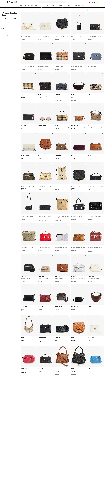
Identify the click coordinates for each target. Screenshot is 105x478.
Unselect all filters (5, 35)
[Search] (40, 2)
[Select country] (89, 2)
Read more (4, 21)
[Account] (92, 2)
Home (2, 10)
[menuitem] (21, 5)
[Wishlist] (95, 2)
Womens (10, 10)
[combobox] (53, 2)
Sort (94, 10)
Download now (59, 7)
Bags (6, 10)
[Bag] (97, 2)
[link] (28, 36)
